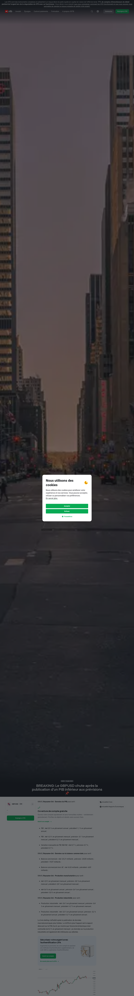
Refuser (67, 511)
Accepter (67, 506)
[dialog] (67, 498)
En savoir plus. (52, 498)
